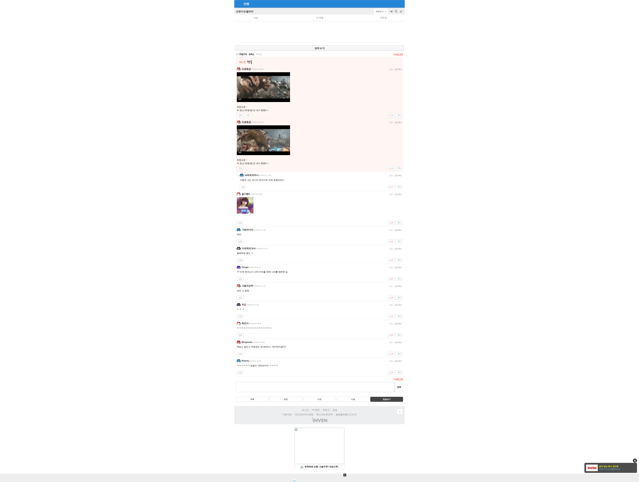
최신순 (259, 54)
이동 (247, 115)
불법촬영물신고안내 (346, 414)
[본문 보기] (319, 48)
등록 (399, 387)
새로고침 (399, 54)
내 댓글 (319, 17)
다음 (353, 399)
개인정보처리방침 (304, 414)
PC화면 (316, 410)
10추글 (383, 17)
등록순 (251, 54)
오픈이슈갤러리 (244, 11)
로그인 (305, 410)
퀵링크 (326, 410)
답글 (240, 115)
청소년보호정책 (324, 414)
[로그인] (395, 3)
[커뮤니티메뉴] (238, 3)
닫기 (635, 461)
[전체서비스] (401, 3)
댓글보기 (387, 399)
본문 (286, 399)
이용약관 (287, 414)
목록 (252, 399)
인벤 (246, 3)
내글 (256, 17)
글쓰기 (401, 11)
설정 (335, 410)
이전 (319, 399)
